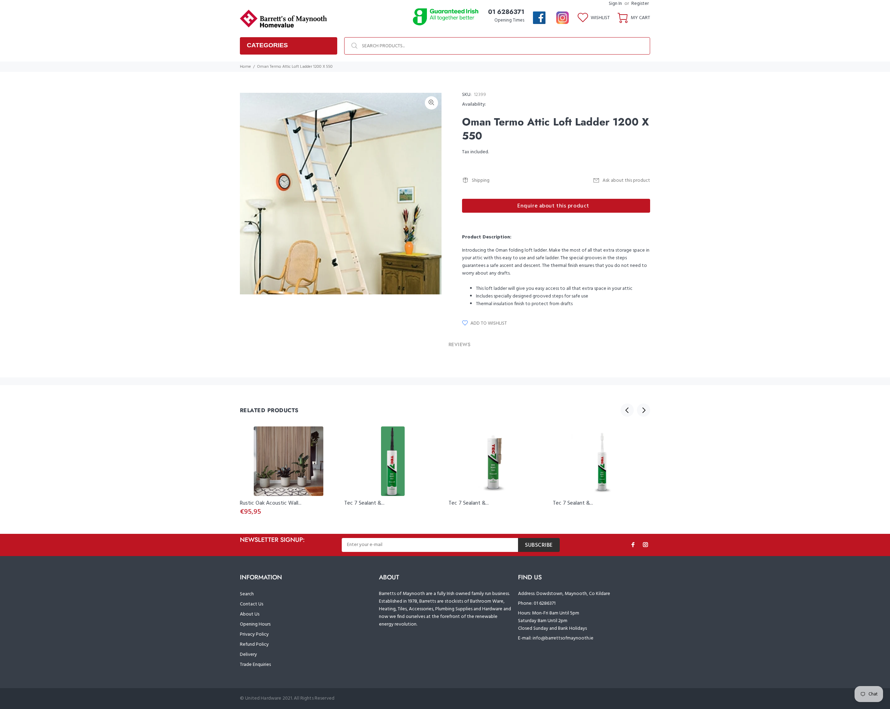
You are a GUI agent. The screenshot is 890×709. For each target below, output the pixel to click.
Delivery (248, 655)
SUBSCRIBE (539, 545)
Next (643, 410)
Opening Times (509, 20)
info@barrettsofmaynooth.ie (563, 638)
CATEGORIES (267, 45)
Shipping (481, 181)
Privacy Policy (254, 634)
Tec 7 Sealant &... (364, 503)
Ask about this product (626, 181)
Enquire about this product (553, 206)
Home (245, 66)
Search (247, 594)
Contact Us (251, 604)
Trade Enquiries (255, 665)
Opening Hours (255, 624)
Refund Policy (254, 645)
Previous (627, 410)
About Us (249, 614)
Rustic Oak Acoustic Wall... (270, 503)
